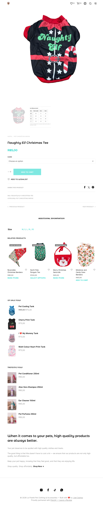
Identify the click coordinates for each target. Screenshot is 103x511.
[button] (72, 3)
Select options (38, 278)
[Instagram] (41, 490)
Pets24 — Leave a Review (61, 500)
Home (10, 136)
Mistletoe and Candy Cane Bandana (81, 272)
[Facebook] (85, 187)
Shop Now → (38, 466)
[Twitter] (90, 187)
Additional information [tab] (51, 218)
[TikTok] (54, 490)
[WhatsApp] (61, 490)
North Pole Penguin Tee (35, 271)
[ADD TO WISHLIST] (26, 270)
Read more (13, 278)
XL (30, 229)
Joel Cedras (78, 498)
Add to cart (27, 172)
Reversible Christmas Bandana (15, 271)
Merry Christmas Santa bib (59, 271)
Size (10, 157)
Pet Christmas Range (22, 136)
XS (33, 229)
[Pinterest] (93, 187)
